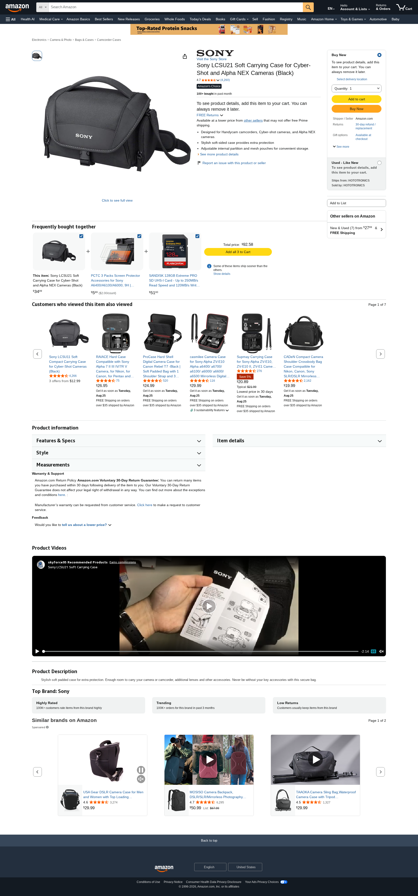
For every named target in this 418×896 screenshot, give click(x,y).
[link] (117, 251)
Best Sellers (104, 19)
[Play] (36, 651)
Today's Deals (200, 19)
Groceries (152, 19)
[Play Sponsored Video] (209, 760)
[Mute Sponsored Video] (141, 779)
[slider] (200, 651)
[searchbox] (176, 7)
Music (301, 19)
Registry (286, 19)
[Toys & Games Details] (365, 19)
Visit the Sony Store (212, 59)
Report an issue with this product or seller (234, 163)
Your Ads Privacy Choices (262, 882)
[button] (11, 19)
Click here (144, 505)
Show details (221, 274)
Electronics (39, 40)
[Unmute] (381, 651)
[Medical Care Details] (62, 19)
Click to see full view (117, 200)
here (61, 495)
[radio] (37, 56)
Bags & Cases (84, 40)
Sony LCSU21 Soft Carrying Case (72, 567)
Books (220, 19)
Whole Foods (174, 19)
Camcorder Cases (109, 40)
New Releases (129, 19)
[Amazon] (17, 7)
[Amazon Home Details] (336, 19)
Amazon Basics (78, 19)
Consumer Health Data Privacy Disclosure (213, 882)
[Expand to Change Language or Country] (334, 9)
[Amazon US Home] (164, 869)
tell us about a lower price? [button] (85, 525)
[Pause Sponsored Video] (141, 770)
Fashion (269, 19)
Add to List (338, 203)
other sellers (253, 120)
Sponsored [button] (38, 727)
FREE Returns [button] (208, 115)
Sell (255, 19)
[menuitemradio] (373, 651)
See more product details (219, 154)
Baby (395, 19)
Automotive (378, 19)
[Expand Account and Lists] (369, 9)
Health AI (28, 19)
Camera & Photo (61, 40)
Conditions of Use (148, 882)
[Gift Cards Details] (248, 19)
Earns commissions (123, 562)
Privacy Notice (173, 882)
